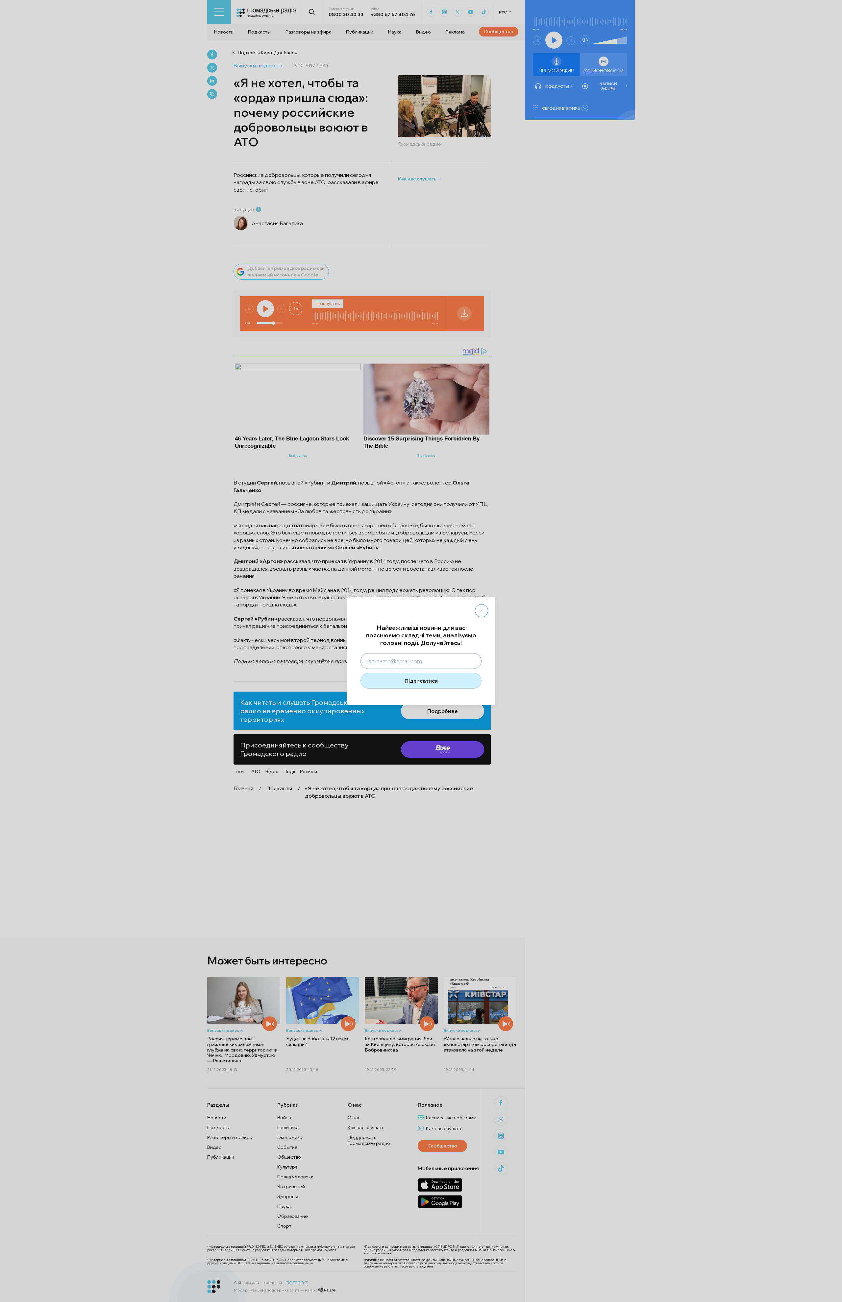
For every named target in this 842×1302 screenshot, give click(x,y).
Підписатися (421, 680)
